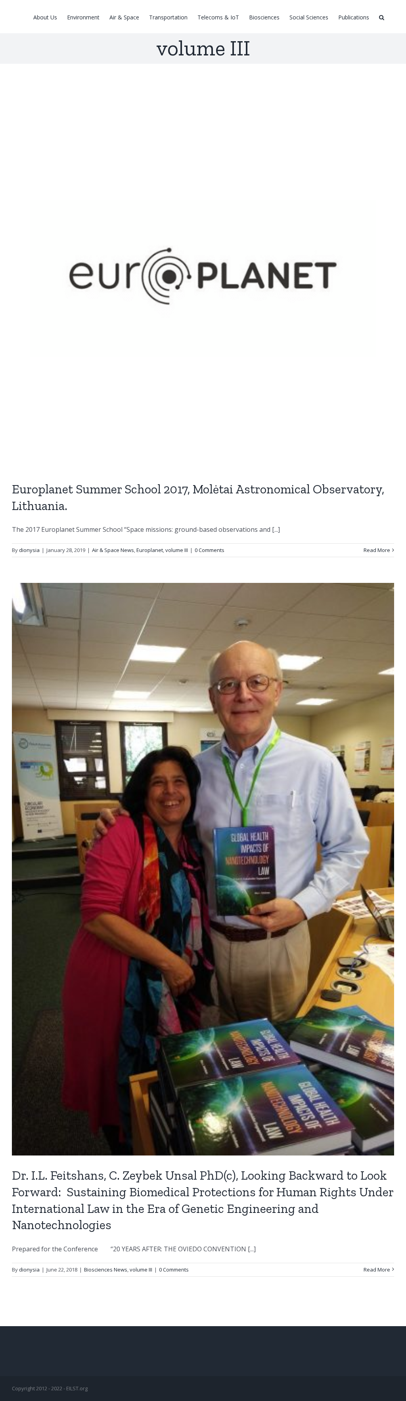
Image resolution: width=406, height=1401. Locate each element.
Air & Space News (113, 550)
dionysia (29, 550)
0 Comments (209, 550)
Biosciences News (105, 1269)
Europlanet (149, 550)
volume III (176, 550)
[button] (381, 16)
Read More (377, 550)
